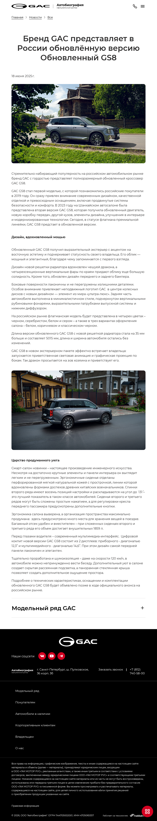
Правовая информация (25, 805)
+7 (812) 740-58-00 (137, 671)
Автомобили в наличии (32, 714)
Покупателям (25, 702)
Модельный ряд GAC (44, 608)
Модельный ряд (27, 691)
